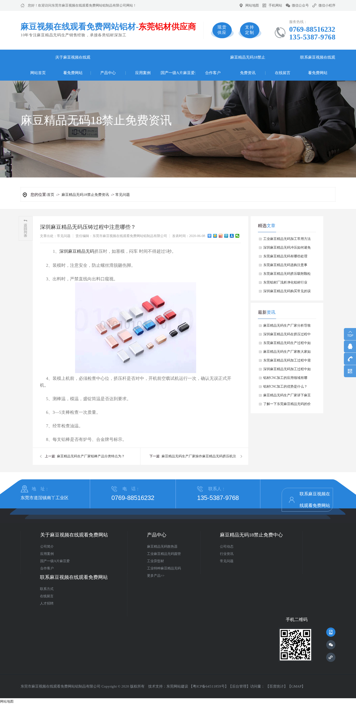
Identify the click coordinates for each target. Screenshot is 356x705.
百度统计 (276, 686)
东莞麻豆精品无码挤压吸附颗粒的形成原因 (287, 275)
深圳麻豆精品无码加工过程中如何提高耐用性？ (287, 370)
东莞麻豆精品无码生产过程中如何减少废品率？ (287, 344)
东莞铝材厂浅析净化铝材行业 (285, 282)
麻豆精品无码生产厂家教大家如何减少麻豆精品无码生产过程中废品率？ (287, 353)
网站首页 (38, 73)
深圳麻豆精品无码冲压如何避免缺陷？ (287, 249)
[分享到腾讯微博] (226, 236)
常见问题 (122, 195)
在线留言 (282, 73)
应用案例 (143, 73)
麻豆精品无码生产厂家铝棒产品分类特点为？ (91, 456)
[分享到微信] (237, 236)
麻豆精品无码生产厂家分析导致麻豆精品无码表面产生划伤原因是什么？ (287, 327)
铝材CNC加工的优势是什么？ (285, 386)
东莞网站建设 (177, 686)
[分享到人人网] (232, 236)
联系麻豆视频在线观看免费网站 (317, 65)
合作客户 (213, 73)
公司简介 (47, 546)
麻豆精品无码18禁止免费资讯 (247, 65)
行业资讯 (226, 554)
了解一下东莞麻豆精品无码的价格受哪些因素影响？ (287, 405)
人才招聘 (47, 603)
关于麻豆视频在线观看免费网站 (72, 65)
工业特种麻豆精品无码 (164, 568)
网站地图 (252, 5)
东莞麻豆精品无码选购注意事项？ (285, 266)
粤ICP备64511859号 (209, 686)
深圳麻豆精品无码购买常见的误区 (287, 292)
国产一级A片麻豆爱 (178, 73)
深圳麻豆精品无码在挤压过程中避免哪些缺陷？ (287, 335)
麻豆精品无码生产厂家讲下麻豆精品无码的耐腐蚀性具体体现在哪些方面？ (287, 396)
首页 (50, 195)
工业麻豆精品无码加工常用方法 (287, 239)
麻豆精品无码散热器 (162, 546)
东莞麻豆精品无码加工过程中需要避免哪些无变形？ (287, 362)
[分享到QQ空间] (215, 236)
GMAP (296, 686)
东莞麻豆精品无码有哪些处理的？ (285, 257)
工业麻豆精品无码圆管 (164, 554)
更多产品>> (155, 575)
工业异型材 (155, 561)
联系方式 (47, 589)
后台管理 (239, 686)
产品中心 (108, 73)
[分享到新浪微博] (221, 236)
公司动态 (226, 546)
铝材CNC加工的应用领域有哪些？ (285, 379)
